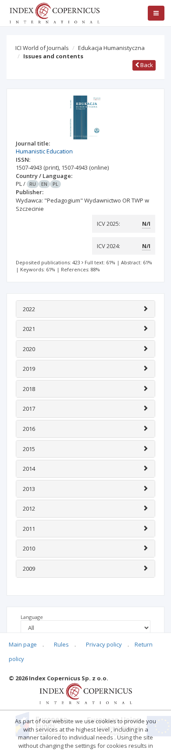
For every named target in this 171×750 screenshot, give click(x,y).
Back (146, 65)
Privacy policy (104, 644)
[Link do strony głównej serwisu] (54, 12)
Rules (61, 644)
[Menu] (156, 13)
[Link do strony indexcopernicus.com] (85, 693)
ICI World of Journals (42, 48)
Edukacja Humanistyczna (111, 48)
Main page (23, 644)
